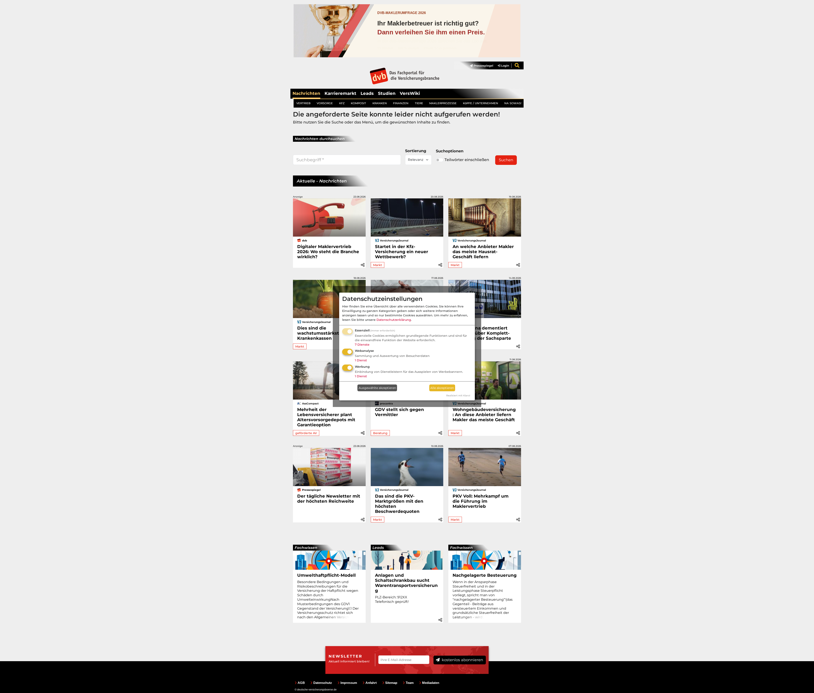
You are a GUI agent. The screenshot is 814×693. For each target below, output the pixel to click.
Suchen (506, 160)
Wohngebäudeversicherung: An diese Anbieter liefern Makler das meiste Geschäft (484, 414)
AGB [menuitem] (301, 683)
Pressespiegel (483, 65)
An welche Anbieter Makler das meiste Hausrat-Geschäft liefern (483, 251)
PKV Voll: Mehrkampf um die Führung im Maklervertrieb (481, 501)
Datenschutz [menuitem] (322, 683)
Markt (377, 265)
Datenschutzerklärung (393, 320)
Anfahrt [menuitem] (371, 683)
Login (504, 65)
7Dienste (362, 344)
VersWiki (410, 93)
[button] (363, 264)
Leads (367, 93)
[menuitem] (479, 65)
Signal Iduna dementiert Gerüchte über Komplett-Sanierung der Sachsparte (482, 333)
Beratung (380, 433)
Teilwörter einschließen (467, 159)
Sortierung (415, 151)
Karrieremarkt (340, 93)
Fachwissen (306, 548)
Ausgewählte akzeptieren (377, 388)
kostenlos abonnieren (462, 660)
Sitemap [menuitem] (391, 683)
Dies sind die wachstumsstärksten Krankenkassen (321, 333)
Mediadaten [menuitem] (430, 683)
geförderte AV (306, 433)
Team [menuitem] (410, 683)
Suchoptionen (449, 151)
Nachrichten (306, 93)
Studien (387, 93)
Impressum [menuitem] (348, 683)
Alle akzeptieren (442, 388)
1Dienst (361, 360)
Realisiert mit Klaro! (458, 395)
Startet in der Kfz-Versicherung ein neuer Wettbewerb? (401, 251)
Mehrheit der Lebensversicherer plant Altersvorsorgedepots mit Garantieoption (326, 417)
